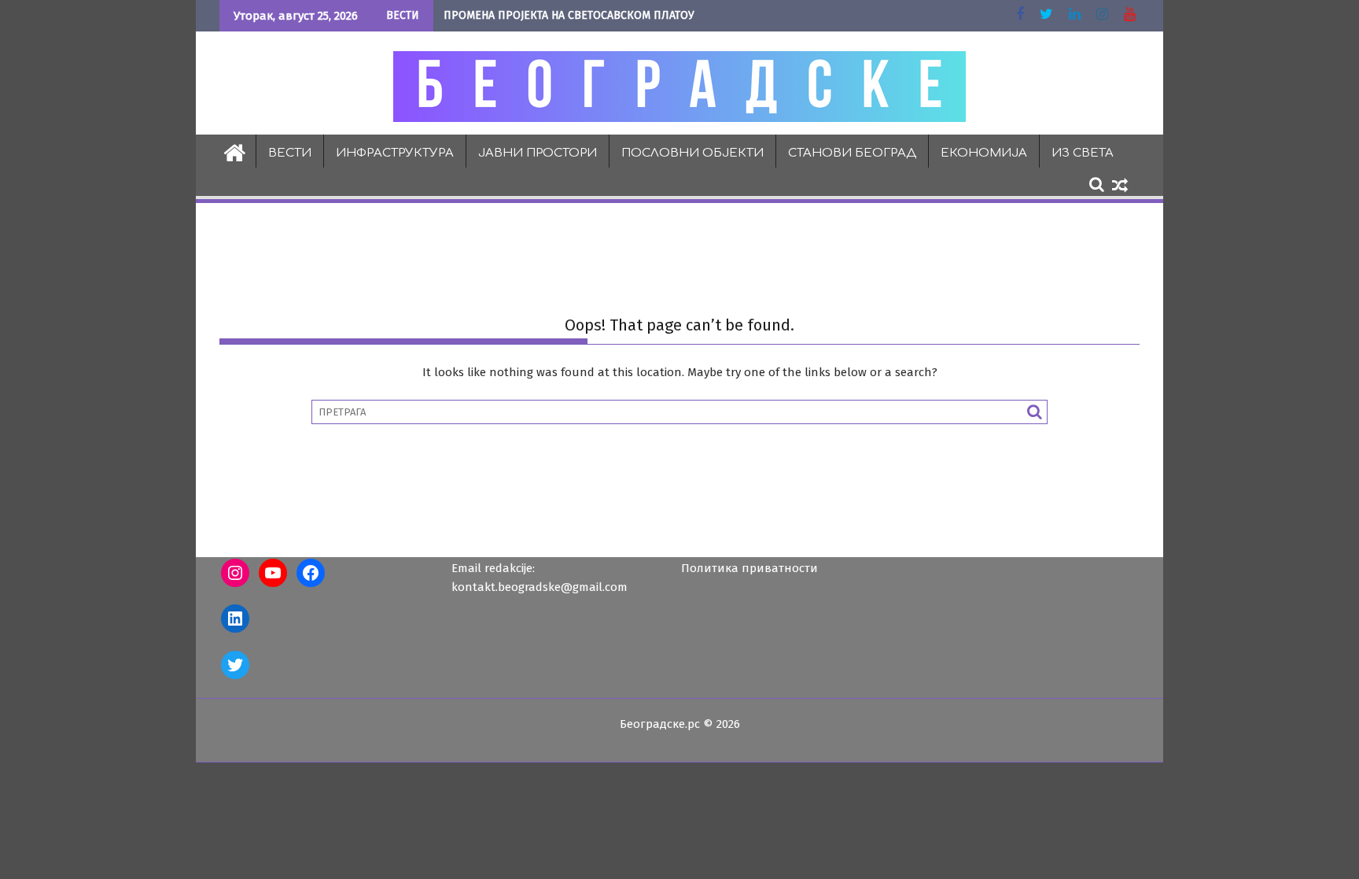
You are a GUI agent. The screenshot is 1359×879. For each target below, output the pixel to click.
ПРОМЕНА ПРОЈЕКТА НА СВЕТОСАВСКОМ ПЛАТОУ (569, 15)
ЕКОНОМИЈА (984, 153)
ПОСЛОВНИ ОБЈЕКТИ (692, 153)
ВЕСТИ (289, 153)
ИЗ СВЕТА (1082, 153)
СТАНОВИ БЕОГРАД (852, 153)
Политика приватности (749, 568)
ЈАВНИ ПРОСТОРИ (537, 153)
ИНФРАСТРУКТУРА (395, 153)
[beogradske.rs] (235, 151)
